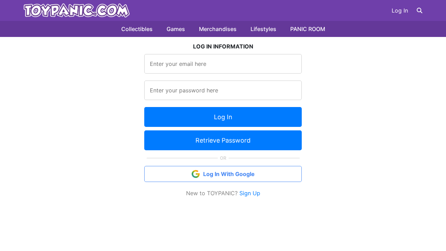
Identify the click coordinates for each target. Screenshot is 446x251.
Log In (400, 10)
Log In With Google (229, 173)
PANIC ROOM (307, 28)
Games (176, 28)
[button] (419, 10)
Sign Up (249, 193)
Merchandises (218, 28)
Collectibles (137, 28)
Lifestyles (263, 28)
